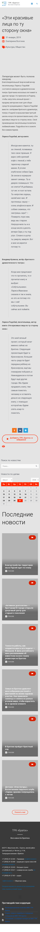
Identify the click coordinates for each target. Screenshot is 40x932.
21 (25, 497)
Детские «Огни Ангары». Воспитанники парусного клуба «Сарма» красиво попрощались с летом (19, 791)
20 (20, 497)
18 (9, 497)
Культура (10, 47)
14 (25, 494)
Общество (20, 47)
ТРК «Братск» (14, 3)
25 (9, 501)
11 (9, 494)
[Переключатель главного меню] (32, 4)
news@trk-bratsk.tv (8, 864)
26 (14, 501)
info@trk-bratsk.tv (30, 859)
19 (14, 497)
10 (4, 494)
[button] (37, 4)
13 (20, 494)
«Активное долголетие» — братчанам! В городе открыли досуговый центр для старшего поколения (19, 609)
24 (4, 501)
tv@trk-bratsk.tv (7, 881)
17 (4, 497)
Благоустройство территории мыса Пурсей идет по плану (19, 566)
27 (20, 501)
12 (14, 494)
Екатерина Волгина (15, 41)
